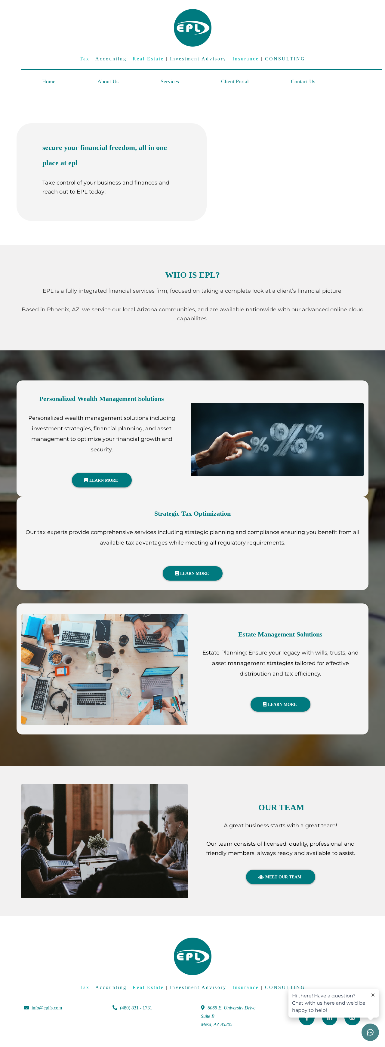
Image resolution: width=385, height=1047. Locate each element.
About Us (108, 81)
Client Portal (235, 81)
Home (48, 81)
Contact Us (303, 81)
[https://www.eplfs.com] (192, 28)
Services (170, 81)
